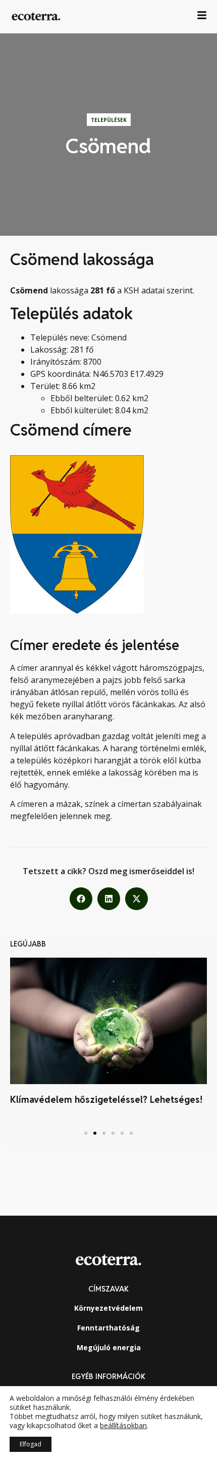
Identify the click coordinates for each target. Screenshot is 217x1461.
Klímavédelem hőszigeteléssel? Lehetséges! (106, 1099)
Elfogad (30, 1444)
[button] (81, 898)
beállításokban (123, 1425)
